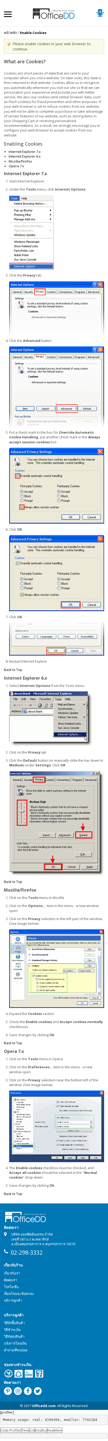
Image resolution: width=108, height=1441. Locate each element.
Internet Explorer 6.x (25, 156)
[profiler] (7, 1412)
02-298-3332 (27, 1252)
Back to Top (13, 669)
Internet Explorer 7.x (25, 151)
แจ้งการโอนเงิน (15, 1343)
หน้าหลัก (10, 32)
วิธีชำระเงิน (12, 1329)
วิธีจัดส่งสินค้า (14, 1336)
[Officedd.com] (54, 13)
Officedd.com (44, 1405)
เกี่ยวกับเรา (12, 1273)
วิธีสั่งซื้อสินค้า (14, 1323)
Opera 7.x (16, 166)
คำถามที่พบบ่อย (16, 1350)
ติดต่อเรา (10, 1280)
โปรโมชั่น (11, 1286)
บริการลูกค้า (13, 1300)
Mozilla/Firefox (20, 161)
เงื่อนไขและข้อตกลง (19, 1293)
